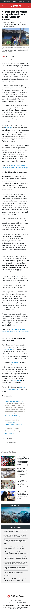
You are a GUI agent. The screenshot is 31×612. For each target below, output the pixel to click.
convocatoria (16, 380)
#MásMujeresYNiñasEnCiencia (14, 401)
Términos (21, 605)
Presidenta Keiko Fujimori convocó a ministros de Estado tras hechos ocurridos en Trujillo (15, 574)
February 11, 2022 (11, 433)
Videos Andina (8, 452)
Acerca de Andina (13, 605)
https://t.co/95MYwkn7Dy (12, 416)
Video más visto (15, 505)
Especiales (21, 1)
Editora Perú (5, 605)
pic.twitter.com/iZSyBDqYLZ (13, 424)
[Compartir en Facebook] (26, 465)
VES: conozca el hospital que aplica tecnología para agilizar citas (22, 482)
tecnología (8, 128)
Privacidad (27, 605)
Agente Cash (14, 88)
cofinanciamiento (7, 349)
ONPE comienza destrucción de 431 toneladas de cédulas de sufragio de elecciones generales (22, 472)
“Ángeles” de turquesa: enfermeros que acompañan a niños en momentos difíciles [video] (15, 541)
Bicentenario (6, 1)
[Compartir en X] (28, 465)
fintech (17, 276)
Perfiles (14, 1)
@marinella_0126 (10, 422)
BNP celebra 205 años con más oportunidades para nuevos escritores (22, 494)
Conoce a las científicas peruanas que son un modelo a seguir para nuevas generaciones (15, 332)
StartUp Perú (14, 363)
